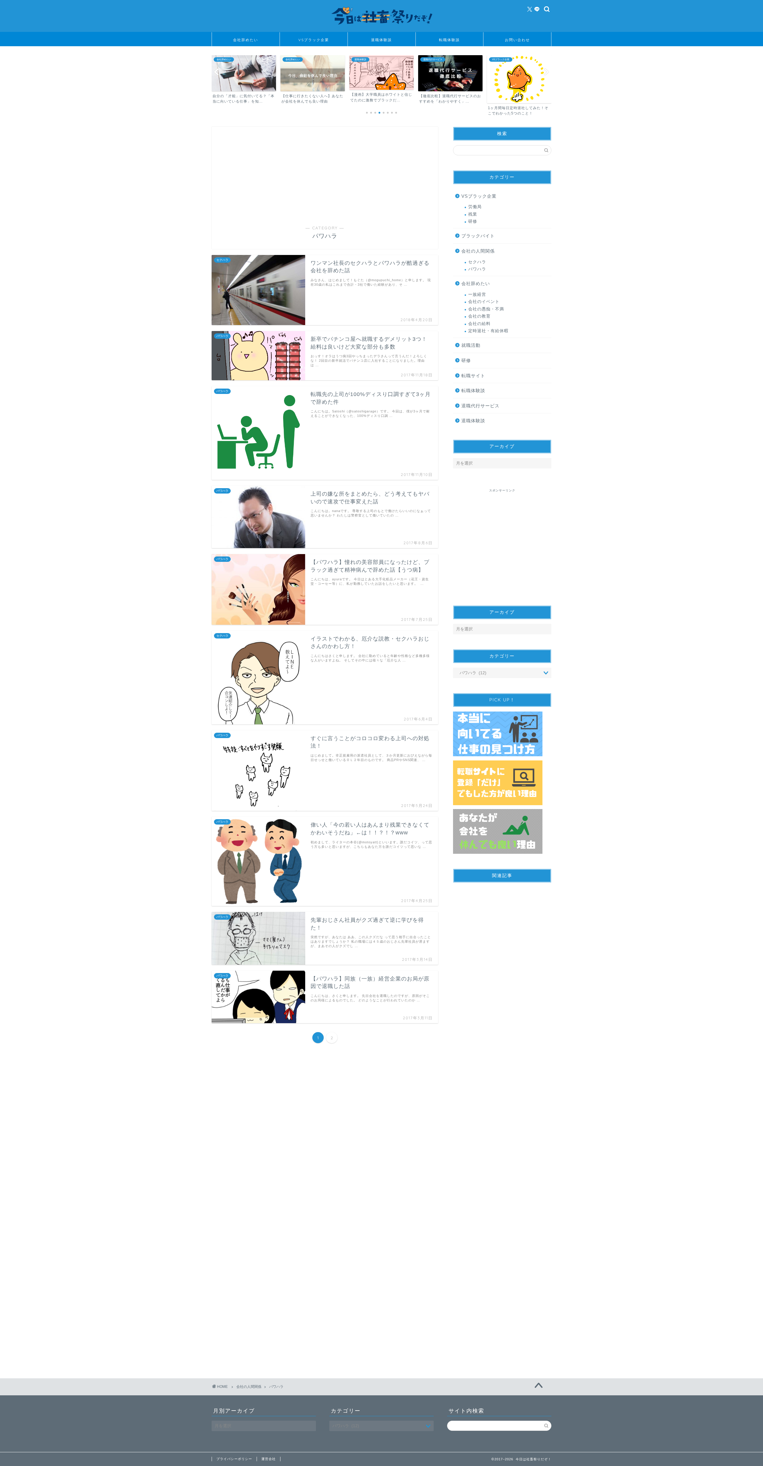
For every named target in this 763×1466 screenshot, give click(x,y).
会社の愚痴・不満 (486, 309)
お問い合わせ (517, 40)
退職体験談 (381, 40)
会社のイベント (484, 301)
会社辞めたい (245, 40)
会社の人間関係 (478, 250)
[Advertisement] (325, 180)
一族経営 (477, 294)
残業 (472, 214)
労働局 (475, 207)
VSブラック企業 (313, 40)
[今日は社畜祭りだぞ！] (381, 27)
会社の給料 (479, 323)
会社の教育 (479, 316)
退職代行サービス (480, 405)
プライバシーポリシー (234, 1459)
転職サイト (473, 375)
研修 (472, 221)
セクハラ (477, 262)
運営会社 (268, 1459)
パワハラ (477, 269)
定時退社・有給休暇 (488, 331)
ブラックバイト (478, 235)
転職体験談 (449, 40)
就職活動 (470, 345)
